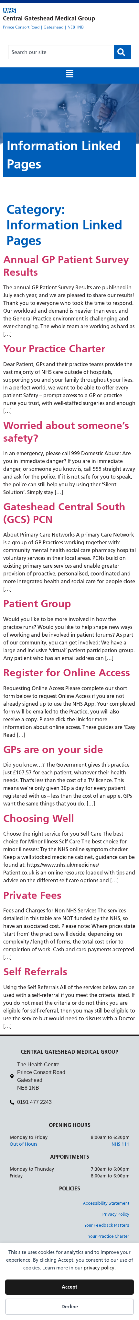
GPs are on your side (53, 749)
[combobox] (61, 52)
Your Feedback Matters (106, 1225)
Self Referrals (35, 972)
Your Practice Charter (54, 348)
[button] (69, 75)
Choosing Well (38, 818)
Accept (69, 1287)
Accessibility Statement (106, 1203)
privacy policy (99, 1268)
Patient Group (37, 603)
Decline (69, 1306)
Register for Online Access (66, 672)
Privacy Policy (115, 1214)
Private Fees (32, 895)
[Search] (122, 52)
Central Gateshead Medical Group (49, 18)
